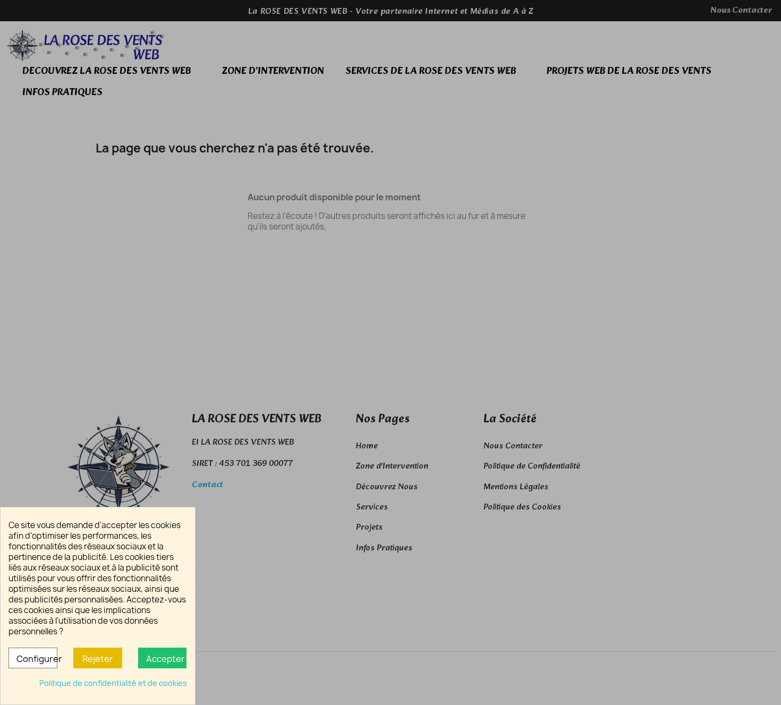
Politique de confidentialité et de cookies (113, 683)
